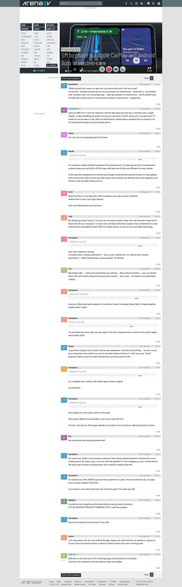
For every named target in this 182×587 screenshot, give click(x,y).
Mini (35, 52)
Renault (24, 59)
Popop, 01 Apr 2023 (77, 322)
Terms (36, 28)
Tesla (23, 33)
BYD (48, 62)
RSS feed (90, 582)
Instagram (126, 582)
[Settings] (148, 3)
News (36, 25)
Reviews (50, 25)
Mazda (36, 59)
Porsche (24, 42)
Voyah (36, 65)
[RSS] (142, 3)
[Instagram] (136, 3)
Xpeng (49, 59)
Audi (23, 39)
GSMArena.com (142, 584)
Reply (158, 104)
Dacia (23, 65)
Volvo (36, 39)
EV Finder (92, 584)
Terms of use (122, 584)
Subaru (50, 52)
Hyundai (24, 52)
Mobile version (79, 584)
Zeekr (36, 46)
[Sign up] (158, 3)
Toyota (37, 55)
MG (35, 62)
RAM (48, 49)
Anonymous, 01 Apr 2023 (79, 294)
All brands (51, 65)
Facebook (102, 582)
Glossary (102, 584)
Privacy (112, 584)
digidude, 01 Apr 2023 (78, 155)
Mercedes (25, 49)
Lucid (49, 33)
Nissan (24, 62)
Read (70, 71)
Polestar (38, 42)
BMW (23, 46)
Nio (48, 55)
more (140, 159)
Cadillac (50, 39)
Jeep (36, 36)
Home (23, 25)
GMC (48, 46)
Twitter (113, 582)
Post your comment (91, 71)
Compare (24, 28)
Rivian (49, 36)
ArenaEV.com (66, 584)
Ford (36, 33)
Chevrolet (51, 42)
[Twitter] (131, 3)
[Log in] (153, 3)
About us (51, 28)
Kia (22, 55)
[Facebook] (126, 3)
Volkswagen (26, 36)
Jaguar (37, 49)
